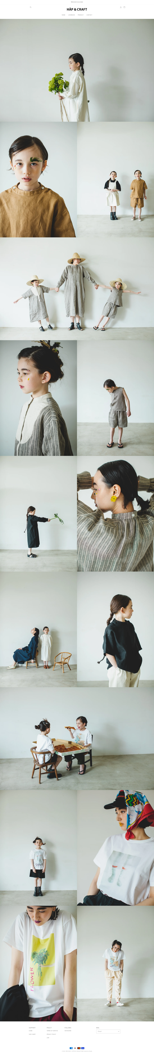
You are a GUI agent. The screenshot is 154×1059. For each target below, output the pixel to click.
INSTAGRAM (68, 1030)
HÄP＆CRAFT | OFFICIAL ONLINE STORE (74, 1051)
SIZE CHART (32, 1034)
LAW (48, 1037)
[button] (30, 7)
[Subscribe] (118, 1031)
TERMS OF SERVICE (52, 1030)
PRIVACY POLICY (51, 1034)
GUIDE (30, 1030)
